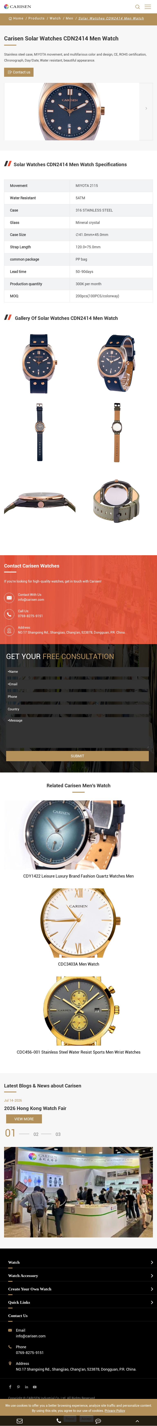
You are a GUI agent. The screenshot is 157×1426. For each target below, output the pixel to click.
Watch (55, 18)
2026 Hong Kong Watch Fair (35, 1108)
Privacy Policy (115, 1411)
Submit (77, 756)
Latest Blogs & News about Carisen (42, 1085)
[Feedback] (98, 1421)
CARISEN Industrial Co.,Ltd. (52, 1398)
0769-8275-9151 (30, 1352)
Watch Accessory (23, 1275)
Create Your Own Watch (29, 1289)
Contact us (18, 72)
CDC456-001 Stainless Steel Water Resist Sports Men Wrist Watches (78, 1052)
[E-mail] (19, 1421)
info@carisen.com (31, 600)
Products (36, 18)
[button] (7, 111)
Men (69, 18)
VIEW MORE (24, 1119)
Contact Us (18, 1315)
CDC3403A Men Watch (78, 964)
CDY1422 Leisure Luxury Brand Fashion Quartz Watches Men (78, 876)
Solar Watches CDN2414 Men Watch (111, 18)
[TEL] (58, 1421)
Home (18, 18)
